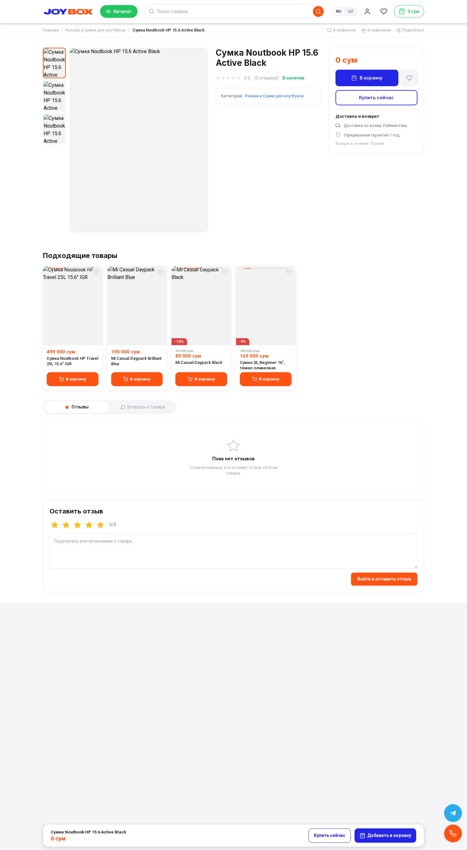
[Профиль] (367, 11)
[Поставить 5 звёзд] (100, 525)
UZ (350, 11)
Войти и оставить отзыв (384, 579)
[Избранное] (383, 11)
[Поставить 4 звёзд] (89, 525)
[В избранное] (409, 78)
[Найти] (318, 11)
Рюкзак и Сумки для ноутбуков (95, 30)
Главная (50, 30)
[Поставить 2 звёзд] (66, 525)
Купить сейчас (376, 97)
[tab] (76, 407)
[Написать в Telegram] (453, 813)
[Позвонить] (453, 833)
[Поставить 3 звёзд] (77, 525)
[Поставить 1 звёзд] (55, 525)
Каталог (122, 11)
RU (339, 11)
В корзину (371, 77)
